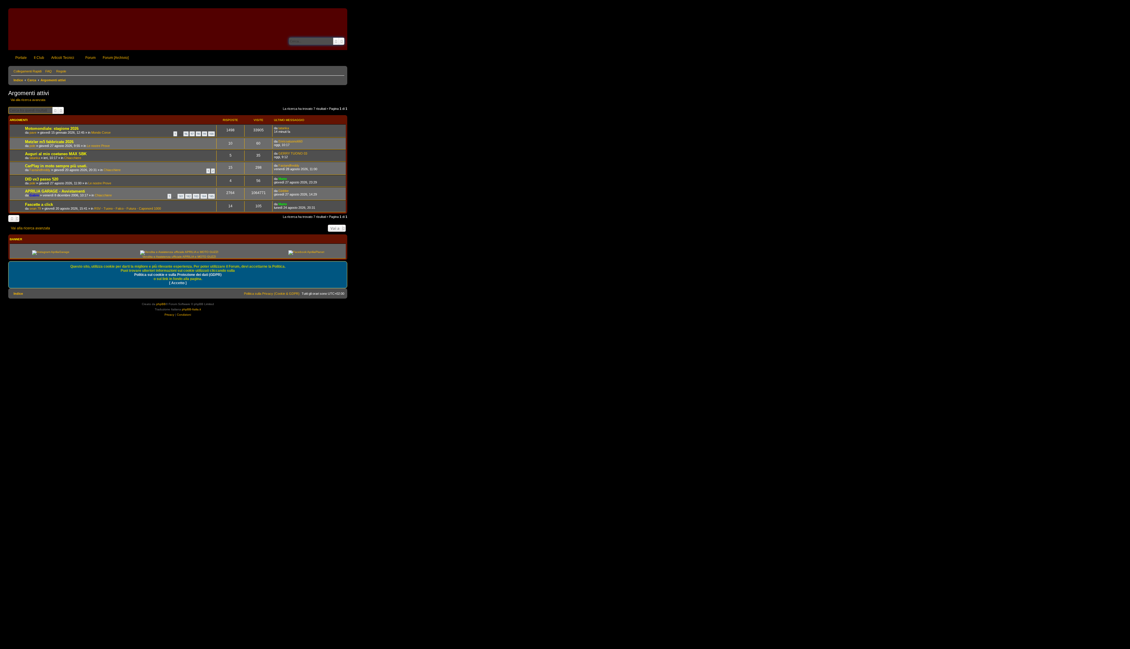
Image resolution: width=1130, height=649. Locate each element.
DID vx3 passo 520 (41, 179)
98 (198, 134)
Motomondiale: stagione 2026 (52, 128)
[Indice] (31, 29)
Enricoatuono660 (290, 141)
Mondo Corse (101, 132)
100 (211, 134)
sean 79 (35, 208)
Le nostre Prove (98, 146)
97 (192, 134)
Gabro (34, 195)
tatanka (283, 128)
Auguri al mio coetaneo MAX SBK (56, 154)
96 (186, 134)
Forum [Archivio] (116, 58)
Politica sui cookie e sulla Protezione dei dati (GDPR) (178, 275)
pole (32, 146)
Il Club (39, 58)
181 (181, 196)
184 (204, 196)
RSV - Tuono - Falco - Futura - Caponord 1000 (127, 208)
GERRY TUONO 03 (292, 153)
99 (204, 134)
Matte (282, 179)
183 (196, 196)
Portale (21, 58)
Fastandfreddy (39, 170)
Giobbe (283, 191)
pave (32, 132)
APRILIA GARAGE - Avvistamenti (55, 191)
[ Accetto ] (178, 283)
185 (211, 196)
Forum (90, 58)
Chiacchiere (72, 158)
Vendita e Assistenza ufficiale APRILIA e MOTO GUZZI (179, 256)
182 (188, 196)
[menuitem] (47, 71)
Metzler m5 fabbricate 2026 (49, 142)
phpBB (161, 304)
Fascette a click (39, 204)
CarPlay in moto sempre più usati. (56, 166)
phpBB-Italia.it (191, 309)
